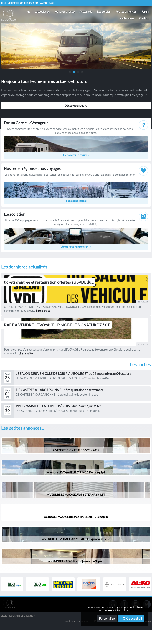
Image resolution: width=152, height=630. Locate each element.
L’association (42, 11)
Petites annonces (125, 11)
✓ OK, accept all (131, 618)
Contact (144, 18)
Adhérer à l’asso (65, 11)
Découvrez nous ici (76, 105)
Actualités (86, 11)
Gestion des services (76, 621)
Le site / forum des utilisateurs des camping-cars (27, 3)
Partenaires (127, 18)
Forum (145, 11)
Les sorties (103, 11)
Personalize (107, 618)
